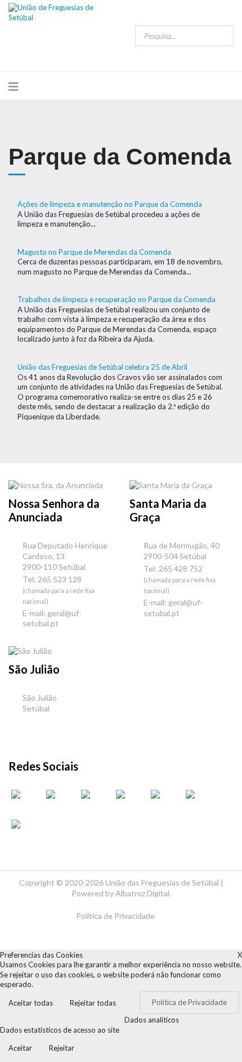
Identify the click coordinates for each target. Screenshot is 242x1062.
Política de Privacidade (115, 916)
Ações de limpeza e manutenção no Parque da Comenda (109, 204)
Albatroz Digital (142, 893)
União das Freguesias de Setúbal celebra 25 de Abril (102, 366)
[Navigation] (13, 86)
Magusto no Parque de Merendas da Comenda (94, 251)
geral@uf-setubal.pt (52, 618)
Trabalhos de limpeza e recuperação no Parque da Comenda (116, 299)
